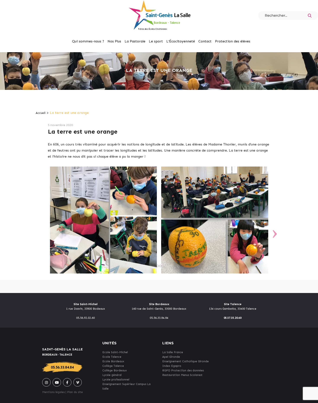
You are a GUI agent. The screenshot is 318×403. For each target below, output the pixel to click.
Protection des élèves (232, 41)
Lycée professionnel (115, 379)
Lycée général (112, 375)
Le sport (156, 41)
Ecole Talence (111, 356)
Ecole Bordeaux (113, 361)
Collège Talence (113, 365)
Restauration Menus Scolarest (182, 375)
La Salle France (172, 352)
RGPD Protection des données (183, 370)
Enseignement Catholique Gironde (185, 361)
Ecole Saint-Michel (115, 352)
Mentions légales (53, 392)
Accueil (40, 113)
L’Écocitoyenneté (180, 41)
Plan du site (75, 392)
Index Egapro (171, 365)
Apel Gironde (171, 356)
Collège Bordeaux (114, 370)
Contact (205, 41)
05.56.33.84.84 (62, 367)
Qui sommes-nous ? (88, 41)
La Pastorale (135, 41)
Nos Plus (114, 41)
